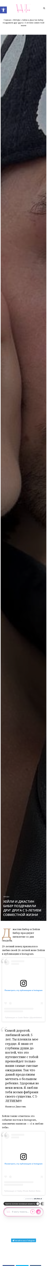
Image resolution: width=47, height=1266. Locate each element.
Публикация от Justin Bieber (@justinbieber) (23, 1017)
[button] (3, 10)
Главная (7, 20)
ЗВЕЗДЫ (16, 20)
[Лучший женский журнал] (23, 8)
